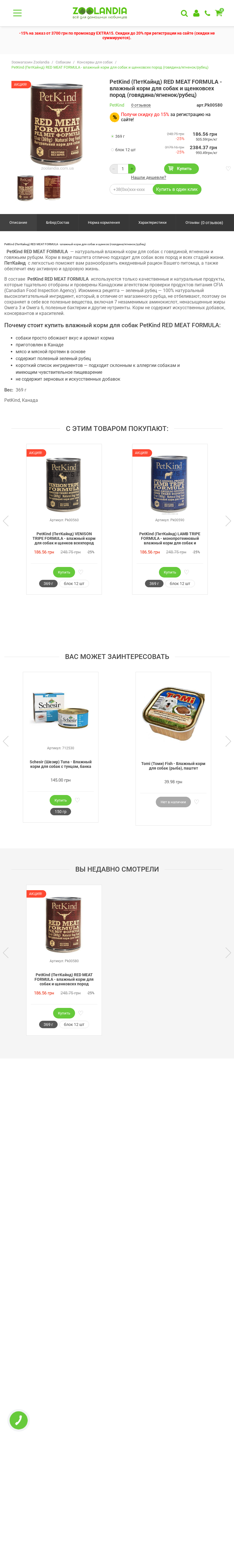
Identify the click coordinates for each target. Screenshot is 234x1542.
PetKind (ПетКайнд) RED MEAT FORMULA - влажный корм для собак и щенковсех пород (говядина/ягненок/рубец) (64, 979)
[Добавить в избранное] (227, 169)
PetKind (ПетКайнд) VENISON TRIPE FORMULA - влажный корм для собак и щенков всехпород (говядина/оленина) (64, 539)
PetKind (117, 105)
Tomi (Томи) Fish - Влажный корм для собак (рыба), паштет (173, 765)
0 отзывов (141, 105)
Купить (184, 168)
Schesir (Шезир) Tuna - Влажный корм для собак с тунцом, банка (61, 764)
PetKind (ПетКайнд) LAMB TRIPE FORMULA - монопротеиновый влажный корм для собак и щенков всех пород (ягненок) (169, 539)
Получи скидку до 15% (145, 114)
